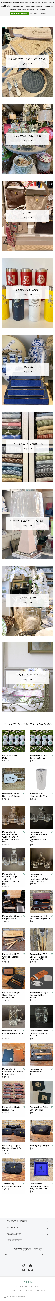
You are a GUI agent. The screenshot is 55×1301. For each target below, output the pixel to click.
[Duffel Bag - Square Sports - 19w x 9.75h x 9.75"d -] (13, 1131)
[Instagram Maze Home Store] (31, 1282)
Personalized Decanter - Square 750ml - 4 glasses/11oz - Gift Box (11, 879)
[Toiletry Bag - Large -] (41, 1131)
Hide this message (19, 13)
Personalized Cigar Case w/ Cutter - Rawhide (39, 995)
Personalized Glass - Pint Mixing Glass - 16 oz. (12, 1033)
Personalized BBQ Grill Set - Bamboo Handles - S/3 (38, 956)
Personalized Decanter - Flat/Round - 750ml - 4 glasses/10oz (39, 878)
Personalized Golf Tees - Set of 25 (38, 756)
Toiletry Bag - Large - (40, 1145)
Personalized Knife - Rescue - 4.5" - (12, 1108)
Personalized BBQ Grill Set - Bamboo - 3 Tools (12, 956)
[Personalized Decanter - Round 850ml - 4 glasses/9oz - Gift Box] (41, 817)
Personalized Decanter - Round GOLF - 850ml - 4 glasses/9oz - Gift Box (10, 837)
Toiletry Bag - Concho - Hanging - (11, 1184)
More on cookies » (38, 13)
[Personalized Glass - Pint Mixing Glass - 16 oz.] (13, 1016)
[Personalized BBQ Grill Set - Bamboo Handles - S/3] (41, 939)
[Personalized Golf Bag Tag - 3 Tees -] (13, 779)
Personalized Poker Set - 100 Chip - (39, 1108)
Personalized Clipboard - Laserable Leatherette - (12, 1071)
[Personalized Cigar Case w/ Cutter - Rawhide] (41, 978)
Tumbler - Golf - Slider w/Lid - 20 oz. (39, 794)
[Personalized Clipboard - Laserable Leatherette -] (13, 1054)
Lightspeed (40, 1290)
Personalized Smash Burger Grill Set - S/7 (12, 917)
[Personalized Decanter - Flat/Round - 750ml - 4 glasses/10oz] (41, 859)
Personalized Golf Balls (10, 756)
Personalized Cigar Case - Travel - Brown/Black (11, 995)
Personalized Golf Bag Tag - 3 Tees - (11, 794)
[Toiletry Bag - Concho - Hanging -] (13, 1169)
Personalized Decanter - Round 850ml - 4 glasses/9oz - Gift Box (38, 837)
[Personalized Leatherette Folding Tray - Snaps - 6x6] (41, 1169)
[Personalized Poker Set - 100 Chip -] (41, 1092)
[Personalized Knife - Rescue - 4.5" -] (13, 1092)
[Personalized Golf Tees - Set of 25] (41, 741)
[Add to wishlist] (24, 755)
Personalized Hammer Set (36, 1070)
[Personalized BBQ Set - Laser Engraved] (41, 901)
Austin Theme (16, 1290)
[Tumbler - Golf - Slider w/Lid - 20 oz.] (41, 779)
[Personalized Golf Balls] (13, 741)
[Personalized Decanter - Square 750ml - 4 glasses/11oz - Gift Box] (13, 859)
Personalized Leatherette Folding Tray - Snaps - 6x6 (39, 1186)
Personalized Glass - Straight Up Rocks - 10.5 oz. (40, 1033)
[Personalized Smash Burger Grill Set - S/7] (13, 901)
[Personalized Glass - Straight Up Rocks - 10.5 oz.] (41, 1016)
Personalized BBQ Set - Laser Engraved (40, 917)
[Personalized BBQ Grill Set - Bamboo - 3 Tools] (13, 939)
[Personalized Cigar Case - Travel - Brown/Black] (13, 978)
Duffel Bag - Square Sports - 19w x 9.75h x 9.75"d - (12, 1148)
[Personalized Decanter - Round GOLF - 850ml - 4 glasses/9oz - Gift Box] (13, 817)
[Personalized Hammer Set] (41, 1054)
